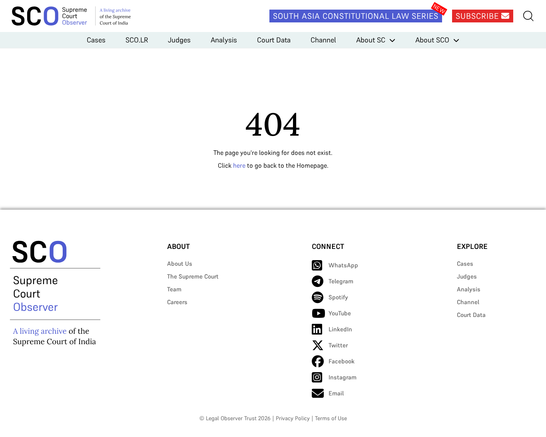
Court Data (274, 39)
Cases (96, 39)
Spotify (338, 297)
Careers (177, 302)
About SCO (432, 39)
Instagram (343, 377)
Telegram (341, 281)
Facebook (342, 361)
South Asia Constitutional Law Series (355, 16)
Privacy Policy (293, 418)
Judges (179, 39)
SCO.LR (137, 39)
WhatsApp (343, 265)
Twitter (338, 345)
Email (336, 393)
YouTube (340, 313)
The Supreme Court (193, 276)
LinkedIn (340, 329)
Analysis (224, 39)
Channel (323, 39)
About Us (179, 263)
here (239, 165)
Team (174, 289)
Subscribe (478, 16)
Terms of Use (331, 418)
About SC (370, 39)
